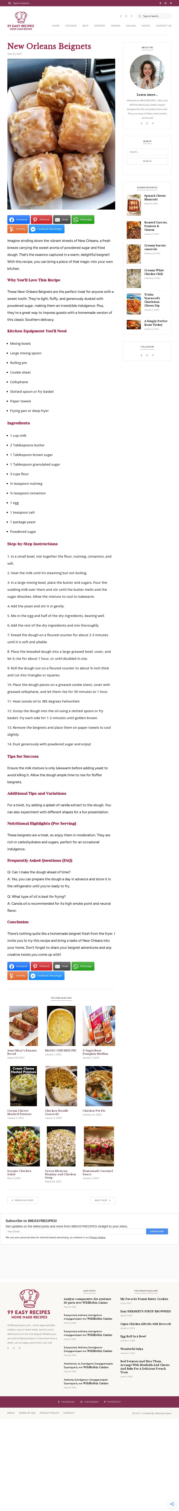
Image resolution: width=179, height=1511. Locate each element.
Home (56, 25)
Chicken (71, 25)
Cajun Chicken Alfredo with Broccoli (145, 1324)
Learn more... (147, 94)
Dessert (99, 25)
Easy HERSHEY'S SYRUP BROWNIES (145, 1311)
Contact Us (164, 25)
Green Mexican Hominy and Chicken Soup (60, 1174)
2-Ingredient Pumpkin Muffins (95, 1052)
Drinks (115, 25)
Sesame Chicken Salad (19, 1172)
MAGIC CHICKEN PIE (60, 1050)
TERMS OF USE (27, 1413)
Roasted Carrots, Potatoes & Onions (155, 226)
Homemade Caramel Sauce (98, 1172)
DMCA (10, 1413)
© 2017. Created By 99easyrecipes (152, 1413)
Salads (131, 25)
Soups (146, 25)
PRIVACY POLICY (49, 1413)
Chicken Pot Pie (94, 1110)
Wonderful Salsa (131, 1349)
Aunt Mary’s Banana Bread (22, 1052)
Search (147, 161)
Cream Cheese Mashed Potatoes (19, 1112)
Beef (86, 25)
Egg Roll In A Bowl (133, 1336)
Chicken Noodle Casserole (57, 1112)
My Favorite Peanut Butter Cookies (144, 1299)
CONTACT (69, 1413)
